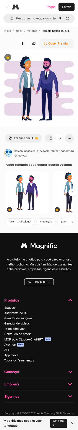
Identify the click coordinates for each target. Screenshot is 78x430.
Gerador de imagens (18, 318)
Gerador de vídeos (17, 323)
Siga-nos (11, 396)
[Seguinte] (60, 138)
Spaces (9, 308)
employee (46, 221)
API (6, 350)
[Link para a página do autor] (8, 153)
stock (19, 31)
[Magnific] (39, 246)
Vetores (32, 31)
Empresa (11, 384)
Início (7, 31)
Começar (12, 371)
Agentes (13, 345)
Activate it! (58, 423)
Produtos (11, 300)
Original (28, 58)
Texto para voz (14, 329)
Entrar (66, 7)
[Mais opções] (22, 43)
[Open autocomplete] (10, 18)
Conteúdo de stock (17, 334)
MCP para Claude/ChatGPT (27, 339)
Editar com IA (21, 139)
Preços (50, 7)
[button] (39, 281)
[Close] (72, 423)
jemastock (20, 155)
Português (39, 282)
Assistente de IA (15, 313)
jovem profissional (20, 221)
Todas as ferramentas (19, 360)
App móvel (11, 355)
